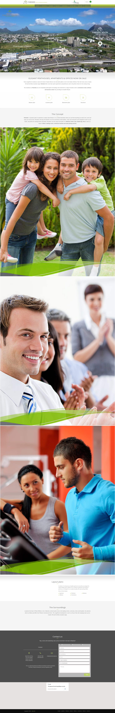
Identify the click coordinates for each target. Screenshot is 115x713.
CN (87, 1)
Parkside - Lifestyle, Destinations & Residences (36, 2)
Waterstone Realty (75, 2)
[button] (57, 695)
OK (65, 688)
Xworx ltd (33, 711)
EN (86, 1)
